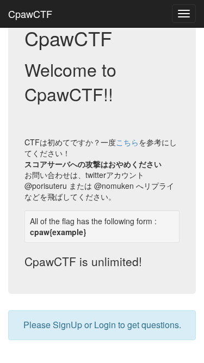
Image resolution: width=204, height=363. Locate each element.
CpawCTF (30, 14)
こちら (127, 142)
